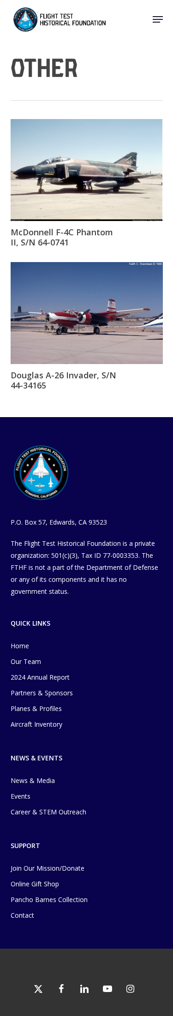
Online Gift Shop (35, 883)
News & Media (33, 780)
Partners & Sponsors (42, 692)
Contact (22, 915)
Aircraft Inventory (36, 724)
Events (20, 796)
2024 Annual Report (40, 677)
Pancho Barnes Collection (49, 899)
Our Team (26, 661)
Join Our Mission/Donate (47, 868)
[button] (158, 19)
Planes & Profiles (36, 708)
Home (20, 645)
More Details (89, 163)
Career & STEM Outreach (48, 811)
